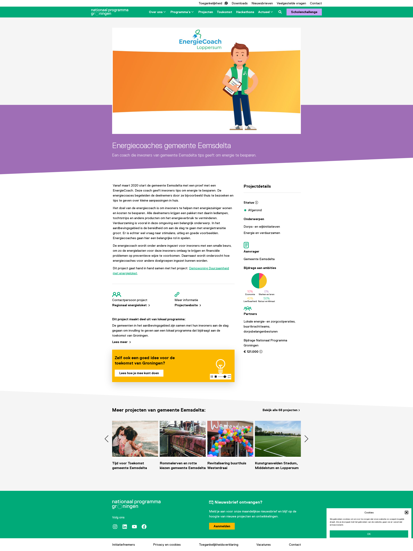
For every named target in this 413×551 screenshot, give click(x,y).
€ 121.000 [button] (251, 351)
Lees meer (120, 342)
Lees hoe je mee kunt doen (139, 373)
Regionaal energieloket (129, 305)
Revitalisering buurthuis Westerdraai (179, 465)
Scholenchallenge (304, 12)
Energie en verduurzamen (262, 233)
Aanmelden (222, 526)
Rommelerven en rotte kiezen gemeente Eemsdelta (135, 465)
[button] (406, 512)
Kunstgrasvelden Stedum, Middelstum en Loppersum (229, 465)
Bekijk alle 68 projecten (279, 410)
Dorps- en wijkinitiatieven (262, 226)
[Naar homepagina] (109, 12)
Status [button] (249, 202)
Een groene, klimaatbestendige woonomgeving (270, 467)
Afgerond (255, 210)
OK (369, 534)
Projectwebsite (187, 305)
